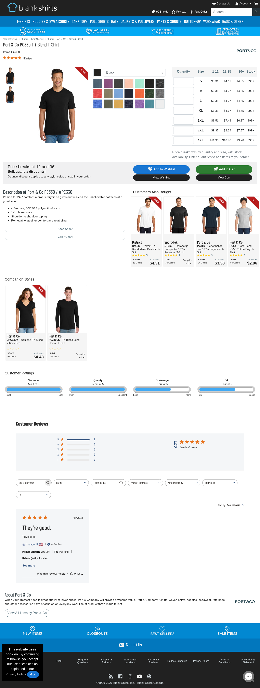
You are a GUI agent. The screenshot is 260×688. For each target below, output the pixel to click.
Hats (114, 21)
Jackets (138, 21)
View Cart (224, 177)
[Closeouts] (97, 630)
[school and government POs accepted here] (227, 31)
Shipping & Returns (106, 661)
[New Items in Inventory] (32, 630)
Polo (99, 21)
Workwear (211, 21)
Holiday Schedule (177, 661)
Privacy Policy (15, 674)
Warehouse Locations (130, 661)
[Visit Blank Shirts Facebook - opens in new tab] (121, 676)
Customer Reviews (153, 661)
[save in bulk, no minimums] (97, 31)
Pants (169, 21)
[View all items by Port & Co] (247, 50)
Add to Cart (226, 169)
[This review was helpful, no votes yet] (71, 574)
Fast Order (200, 11)
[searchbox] (30, 482)
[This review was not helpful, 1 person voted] (78, 574)
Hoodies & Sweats (50, 21)
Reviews (181, 11)
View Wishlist (161, 177)
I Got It (33, 674)
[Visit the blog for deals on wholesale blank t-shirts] (111, 676)
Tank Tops (80, 21)
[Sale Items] (227, 630)
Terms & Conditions (225, 661)
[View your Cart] (256, 4)
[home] (32, 7)
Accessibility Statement (248, 661)
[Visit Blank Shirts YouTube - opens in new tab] (140, 676)
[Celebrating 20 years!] (32, 31)
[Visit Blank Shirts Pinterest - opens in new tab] (149, 676)
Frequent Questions (82, 661)
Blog (59, 661)
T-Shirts (23, 21)
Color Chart (65, 236)
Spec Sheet (65, 228)
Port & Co (11, 44)
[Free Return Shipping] (162, 31)
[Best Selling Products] (162, 630)
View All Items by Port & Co (27, 613)
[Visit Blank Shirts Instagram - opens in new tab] (130, 676)
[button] (216, 3)
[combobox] (71, 482)
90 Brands (161, 11)
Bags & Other (232, 21)
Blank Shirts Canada (150, 682)
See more (28, 565)
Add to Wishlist (164, 169)
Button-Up (192, 21)
